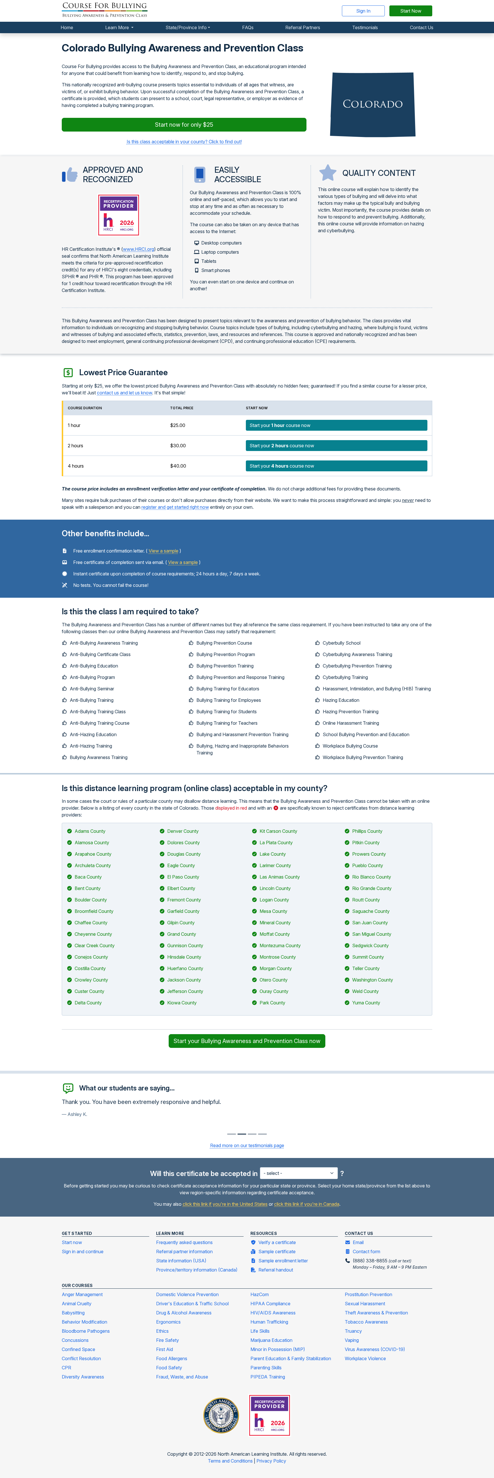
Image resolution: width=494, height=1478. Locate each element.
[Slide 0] (231, 1134)
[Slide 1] (242, 1134)
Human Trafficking (269, 1322)
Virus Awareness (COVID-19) (375, 1349)
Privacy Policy (271, 1461)
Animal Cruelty (76, 1303)
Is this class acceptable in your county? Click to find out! (184, 141)
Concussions (75, 1340)
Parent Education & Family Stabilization (290, 1358)
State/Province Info (186, 27)
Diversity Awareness (83, 1377)
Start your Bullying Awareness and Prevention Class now (247, 1041)
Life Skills (260, 1331)
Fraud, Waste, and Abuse (182, 1377)
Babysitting (73, 1313)
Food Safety (169, 1367)
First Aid (164, 1349)
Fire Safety (167, 1340)
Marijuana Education (271, 1340)
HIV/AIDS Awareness (273, 1313)
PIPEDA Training (267, 1377)
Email (358, 1242)
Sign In (363, 11)
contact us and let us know (124, 393)
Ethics (162, 1331)
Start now (72, 1242)
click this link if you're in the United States (225, 1204)
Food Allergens (171, 1358)
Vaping (352, 1340)
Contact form (366, 1251)
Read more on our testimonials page (247, 1145)
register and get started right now (175, 507)
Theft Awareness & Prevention (376, 1313)
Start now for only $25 (184, 124)
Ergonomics (168, 1322)
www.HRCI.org (138, 249)
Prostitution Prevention (368, 1294)
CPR (66, 1367)
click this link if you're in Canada (306, 1204)
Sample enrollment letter (283, 1261)
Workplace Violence (365, 1358)
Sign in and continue (82, 1251)
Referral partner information (184, 1251)
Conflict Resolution (81, 1358)
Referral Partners (302, 27)
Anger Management (82, 1294)
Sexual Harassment (365, 1303)
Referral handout (275, 1270)
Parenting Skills (266, 1367)
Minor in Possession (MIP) (277, 1349)
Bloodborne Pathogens (86, 1331)
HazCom (259, 1294)
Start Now (410, 11)
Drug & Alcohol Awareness (184, 1313)
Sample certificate (277, 1251)
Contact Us (421, 27)
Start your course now (280, 425)
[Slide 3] (262, 1134)
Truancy (353, 1331)
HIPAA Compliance (270, 1303)
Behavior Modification (84, 1322)
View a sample (163, 551)
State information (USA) (181, 1261)
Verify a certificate (277, 1242)
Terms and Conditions (231, 1461)
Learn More (117, 27)
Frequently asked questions (184, 1242)
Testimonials (365, 27)
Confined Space (78, 1349)
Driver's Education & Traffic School (192, 1303)
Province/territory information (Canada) (197, 1270)
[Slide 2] (252, 1134)
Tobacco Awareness (366, 1322)
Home (67, 27)
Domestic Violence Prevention (187, 1294)
